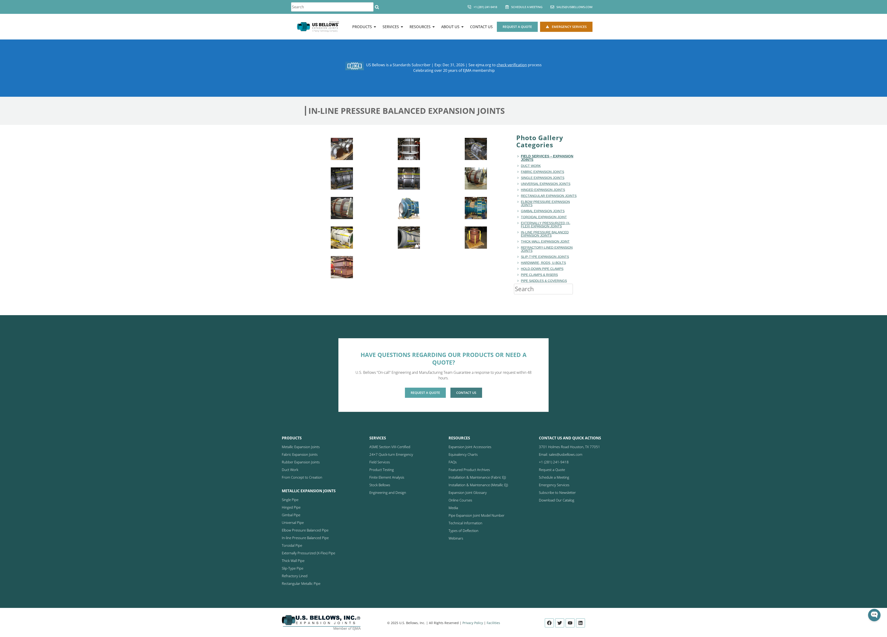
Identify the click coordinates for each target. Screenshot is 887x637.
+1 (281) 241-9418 (485, 7)
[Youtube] (570, 623)
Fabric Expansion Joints (542, 172)
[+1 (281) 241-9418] (469, 7)
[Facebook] (549, 623)
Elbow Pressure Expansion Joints (545, 203)
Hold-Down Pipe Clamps (542, 269)
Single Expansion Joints (542, 178)
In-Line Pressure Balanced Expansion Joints (545, 233)
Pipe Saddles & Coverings (544, 281)
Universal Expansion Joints (545, 184)
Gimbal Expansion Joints (543, 211)
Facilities (493, 623)
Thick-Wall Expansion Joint (545, 241)
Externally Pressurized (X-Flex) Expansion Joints (545, 224)
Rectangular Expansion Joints (549, 196)
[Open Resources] (433, 27)
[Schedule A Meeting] (507, 7)
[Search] (377, 7)
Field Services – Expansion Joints (547, 158)
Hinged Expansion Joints (543, 190)
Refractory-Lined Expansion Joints (547, 249)
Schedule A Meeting (526, 7)
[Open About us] (462, 27)
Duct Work (531, 166)
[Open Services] (402, 27)
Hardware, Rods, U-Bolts (543, 263)
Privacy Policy (472, 623)
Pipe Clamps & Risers (539, 275)
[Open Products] (375, 27)
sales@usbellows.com (574, 7)
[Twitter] (559, 623)
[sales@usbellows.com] (552, 7)
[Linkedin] (580, 623)
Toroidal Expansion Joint (544, 217)
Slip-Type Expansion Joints (545, 257)
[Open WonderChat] (874, 615)
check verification (512, 64)
